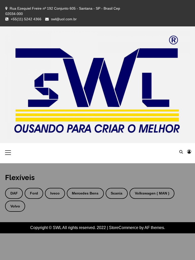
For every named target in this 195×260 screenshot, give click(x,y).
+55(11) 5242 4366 (26, 19)
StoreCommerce (123, 227)
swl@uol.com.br (64, 19)
